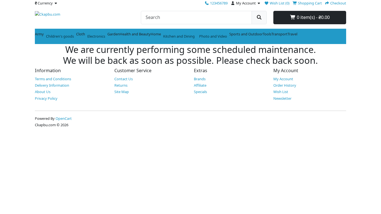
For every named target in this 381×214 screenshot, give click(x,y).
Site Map (121, 91)
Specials (200, 91)
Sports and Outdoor (246, 34)
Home (156, 34)
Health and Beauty (135, 34)
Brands (200, 78)
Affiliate (200, 85)
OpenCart (64, 118)
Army (39, 34)
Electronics (96, 36)
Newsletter (282, 98)
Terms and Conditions (53, 78)
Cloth (80, 34)
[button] (46, 3)
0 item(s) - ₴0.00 (313, 17)
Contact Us (123, 78)
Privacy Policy (46, 98)
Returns (120, 85)
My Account (283, 78)
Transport (279, 34)
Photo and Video (213, 36)
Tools (267, 34)
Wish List (280, 91)
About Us (42, 91)
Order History (284, 85)
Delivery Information (52, 85)
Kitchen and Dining (179, 36)
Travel (292, 34)
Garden (113, 34)
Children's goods (60, 36)
